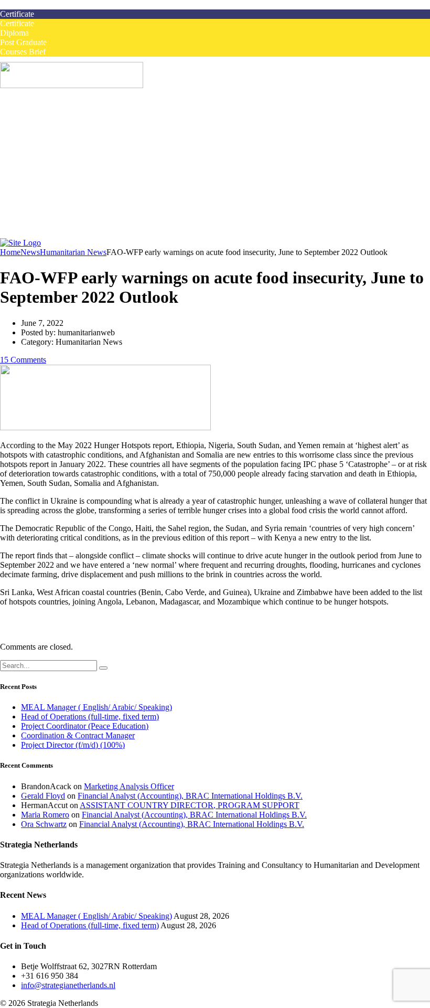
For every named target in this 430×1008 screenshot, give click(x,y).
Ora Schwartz (44, 824)
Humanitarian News (75, 207)
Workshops (60, 140)
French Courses (47, 188)
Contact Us (39, 235)
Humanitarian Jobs (52, 122)
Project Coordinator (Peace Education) (84, 725)
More (30, 197)
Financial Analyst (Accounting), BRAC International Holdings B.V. (190, 795)
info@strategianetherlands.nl (68, 985)
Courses (34, 131)
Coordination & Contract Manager (78, 735)
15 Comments (23, 359)
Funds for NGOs (70, 225)
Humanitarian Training (58, 178)
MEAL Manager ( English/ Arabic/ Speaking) (96, 707)
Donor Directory (69, 216)
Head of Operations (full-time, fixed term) (90, 716)
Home (31, 112)
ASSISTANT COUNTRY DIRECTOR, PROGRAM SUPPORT (189, 805)
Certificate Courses (73, 150)
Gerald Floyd (43, 795)
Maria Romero (45, 814)
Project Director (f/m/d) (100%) (73, 744)
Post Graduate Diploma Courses (95, 169)
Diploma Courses (71, 159)
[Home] (20, 242)
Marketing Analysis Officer (129, 786)
